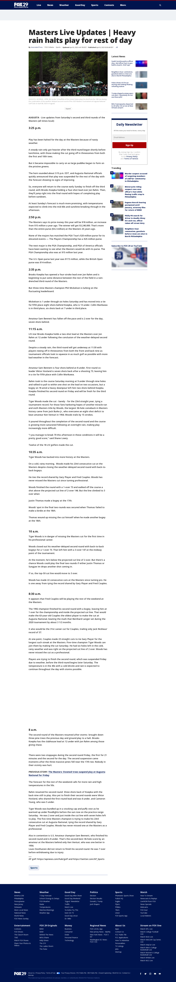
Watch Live (69, 907)
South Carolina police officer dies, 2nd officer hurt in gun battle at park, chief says (122, 63)
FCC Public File (120, 934)
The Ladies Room (46, 946)
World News (19, 916)
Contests (17, 929)
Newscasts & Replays (148, 898)
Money (68, 925)
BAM (41, 932)
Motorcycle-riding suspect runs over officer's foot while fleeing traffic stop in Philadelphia (134, 192)
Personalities (120, 943)
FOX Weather (45, 901)
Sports (58, 47)
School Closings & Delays (49, 898)
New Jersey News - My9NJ (100, 932)
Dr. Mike (68, 918)
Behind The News (46, 934)
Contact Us (119, 932)
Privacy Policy (132, 156)
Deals (67, 934)
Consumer (69, 932)
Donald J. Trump (96, 901)
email (160, 974)
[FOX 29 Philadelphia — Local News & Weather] (22, 5)
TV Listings (119, 946)
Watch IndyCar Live (147, 945)
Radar (42, 904)
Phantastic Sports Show (124, 895)
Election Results (96, 898)
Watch (143, 892)
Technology (69, 940)
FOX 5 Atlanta (49, 47)
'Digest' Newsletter (72, 901)
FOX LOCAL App (96, 929)
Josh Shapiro (95, 904)
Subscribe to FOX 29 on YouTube (126, 246)
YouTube (143, 913)
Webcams (144, 907)
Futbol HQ (119, 898)
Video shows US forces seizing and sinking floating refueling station (122, 84)
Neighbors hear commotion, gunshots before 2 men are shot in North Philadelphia (122, 74)
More (123, 5)
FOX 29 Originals (48, 925)
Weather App (45, 913)
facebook (141, 974)
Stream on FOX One (150, 925)
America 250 (19, 895)
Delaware (18, 907)
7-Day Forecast (45, 895)
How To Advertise (122, 940)
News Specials (145, 904)
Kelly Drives (44, 940)
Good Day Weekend (72, 898)
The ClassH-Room (21, 934)
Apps (117, 929)
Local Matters (145, 916)
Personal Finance (71, 937)
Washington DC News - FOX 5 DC (99, 941)
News (17, 892)
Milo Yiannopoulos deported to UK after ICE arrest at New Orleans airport (122, 106)
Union (117, 913)
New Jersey (18, 904)
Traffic (67, 904)
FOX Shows (18, 932)
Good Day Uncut (71, 916)
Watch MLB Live (146, 937)
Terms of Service (131, 158)
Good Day (70, 892)
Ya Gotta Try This (71, 910)
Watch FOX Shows (21, 940)
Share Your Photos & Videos (22, 944)
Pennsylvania (19, 901)
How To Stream (146, 895)
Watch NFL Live (146, 929)
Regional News (98, 925)
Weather (44, 892)
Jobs (117, 949)
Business (68, 929)
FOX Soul (143, 910)
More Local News (21, 910)
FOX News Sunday (21, 918)
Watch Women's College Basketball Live (149, 953)
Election (93, 895)
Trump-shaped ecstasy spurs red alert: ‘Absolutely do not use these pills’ (122, 95)
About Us (120, 925)
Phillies (117, 907)
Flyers (117, 904)
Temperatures (45, 907)
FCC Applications (121, 937)
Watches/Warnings (47, 910)
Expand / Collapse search (160, 5)
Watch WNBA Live (147, 957)
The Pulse (43, 949)
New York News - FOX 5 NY (99, 935)
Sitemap (118, 952)
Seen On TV (69, 913)
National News (20, 913)
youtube (155, 974)
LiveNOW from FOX (148, 901)
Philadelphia (18, 898)
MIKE (42, 929)
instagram (150, 974)
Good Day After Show (73, 895)
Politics (94, 892)
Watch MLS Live (146, 960)
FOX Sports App (121, 916)
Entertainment (22, 925)
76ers (117, 910)
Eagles (117, 901)
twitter (145, 974)
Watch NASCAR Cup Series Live (150, 941)
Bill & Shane (44, 937)
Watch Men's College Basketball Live (148, 948)
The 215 (43, 943)
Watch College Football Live (149, 933)
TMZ (16, 937)
